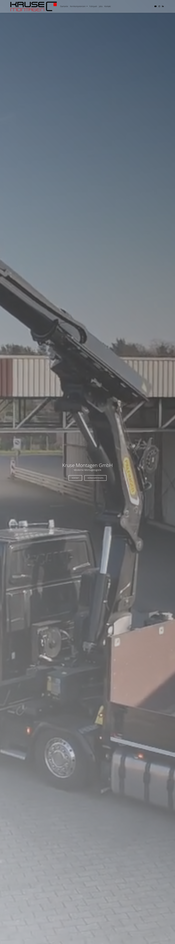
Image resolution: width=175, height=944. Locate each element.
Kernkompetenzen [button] (95, 478)
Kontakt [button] (75, 478)
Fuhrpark (93, 6)
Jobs (100, 6)
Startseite (64, 6)
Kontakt (107, 6)
